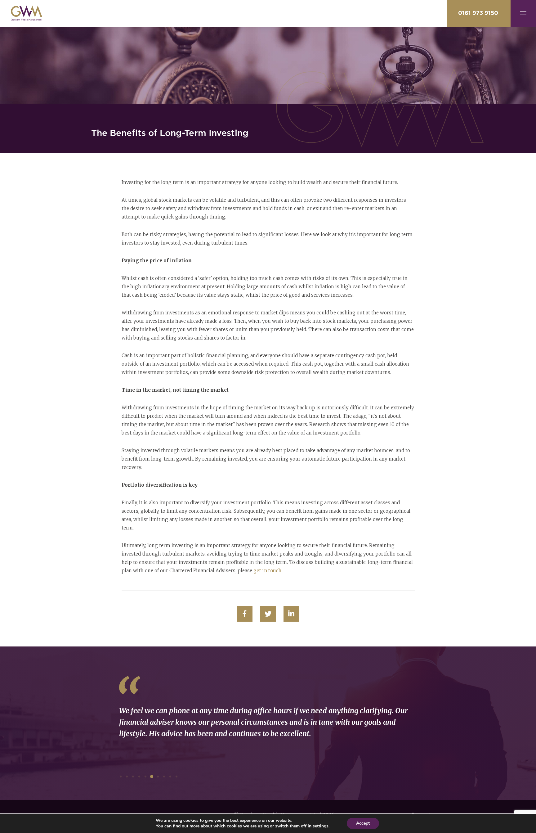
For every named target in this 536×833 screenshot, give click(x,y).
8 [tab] (164, 776)
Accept (363, 823)
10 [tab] (176, 776)
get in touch (267, 571)
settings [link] (320, 826)
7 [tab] (158, 776)
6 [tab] (151, 776)
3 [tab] (133, 776)
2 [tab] (127, 776)
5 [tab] (145, 776)
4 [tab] (139, 776)
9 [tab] (170, 776)
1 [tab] (121, 776)
